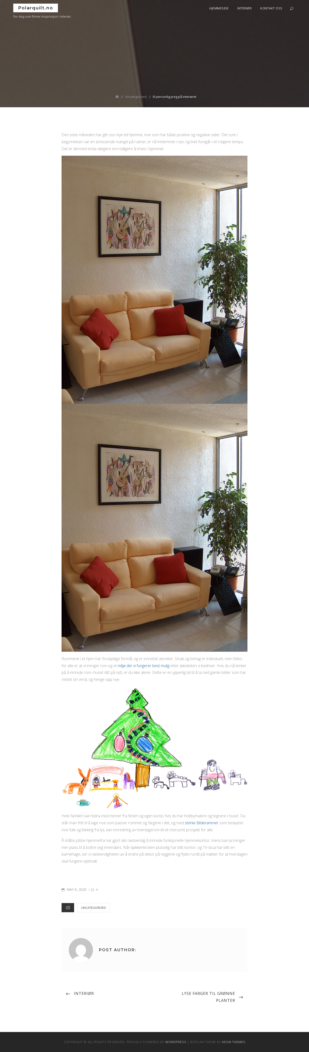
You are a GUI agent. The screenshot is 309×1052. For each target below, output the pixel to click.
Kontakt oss (271, 8)
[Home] (117, 96)
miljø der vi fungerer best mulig (143, 665)
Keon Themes (234, 1042)
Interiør (244, 8)
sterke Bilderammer (201, 822)
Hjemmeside (219, 8)
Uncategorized (93, 907)
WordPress (175, 1042)
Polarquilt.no (35, 8)
